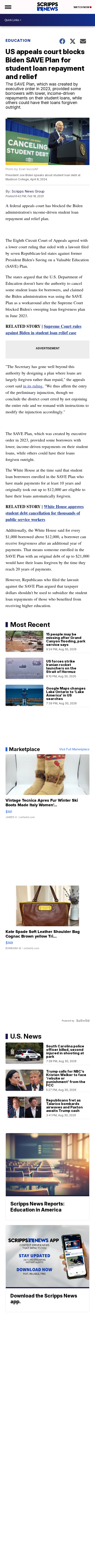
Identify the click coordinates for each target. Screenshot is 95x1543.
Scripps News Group (28, 191)
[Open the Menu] (7, 7)
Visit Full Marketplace (74, 749)
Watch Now (82, 7)
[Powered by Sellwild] (82, 1020)
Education (18, 40)
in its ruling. (33, 386)
